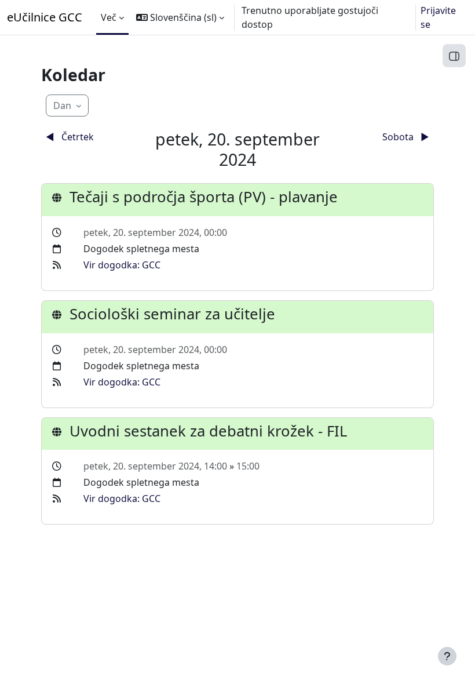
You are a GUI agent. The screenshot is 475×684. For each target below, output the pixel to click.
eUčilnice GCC (44, 17)
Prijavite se (438, 17)
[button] (180, 17)
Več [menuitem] (108, 17)
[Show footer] (447, 656)
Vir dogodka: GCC (121, 265)
